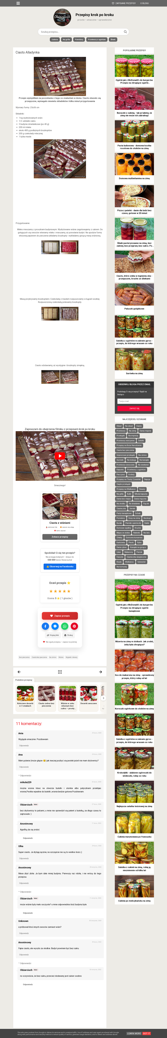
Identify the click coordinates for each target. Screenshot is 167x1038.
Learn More (134, 1033)
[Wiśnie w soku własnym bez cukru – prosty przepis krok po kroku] (67, 693)
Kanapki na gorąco (138, 547)
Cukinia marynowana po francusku (134, 837)
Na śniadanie (134, 504)
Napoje (147, 479)
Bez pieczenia (24, 657)
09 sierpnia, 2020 (95, 867)
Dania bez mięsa (124, 499)
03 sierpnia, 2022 (95, 969)
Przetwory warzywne (126, 441)
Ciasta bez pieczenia (39, 657)
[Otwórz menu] (18, 3)
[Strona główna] (60, 671)
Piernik (139, 552)
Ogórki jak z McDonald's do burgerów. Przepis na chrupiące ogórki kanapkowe (134, 81)
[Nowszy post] (18, 671)
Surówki (120, 460)
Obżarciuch (26, 804)
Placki (131, 542)
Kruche (138, 528)
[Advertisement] (60, 200)
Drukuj (70, 635)
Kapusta (120, 470)
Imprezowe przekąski (126, 455)
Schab (138, 513)
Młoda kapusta (141, 494)
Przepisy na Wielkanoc (126, 489)
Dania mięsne (145, 431)
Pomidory (79, 39)
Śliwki (113, 39)
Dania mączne (140, 499)
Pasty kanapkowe (124, 513)
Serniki (132, 508)
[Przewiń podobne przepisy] (103, 698)
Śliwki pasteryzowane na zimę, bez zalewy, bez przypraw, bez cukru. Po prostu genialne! (134, 244)
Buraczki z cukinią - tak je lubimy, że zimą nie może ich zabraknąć (134, 114)
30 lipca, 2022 (96, 942)
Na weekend (143, 465)
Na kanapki (144, 460)
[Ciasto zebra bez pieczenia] (46, 693)
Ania (20, 733)
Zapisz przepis (62, 615)
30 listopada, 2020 (95, 920)
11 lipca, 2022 (96, 823)
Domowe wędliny (124, 528)
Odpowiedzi (25, 775)
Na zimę (132, 431)
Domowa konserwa (134, 538)
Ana (20, 754)
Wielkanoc (129, 562)
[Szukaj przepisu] (125, 31)
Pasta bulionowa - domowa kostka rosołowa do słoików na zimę (134, 147)
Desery (142, 489)
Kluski (119, 562)
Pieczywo (121, 474)
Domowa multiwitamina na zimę (134, 178)
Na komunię (122, 567)
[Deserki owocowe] (88, 693)
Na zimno (52, 657)
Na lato (147, 533)
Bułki (129, 494)
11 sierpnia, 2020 (95, 898)
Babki (147, 523)
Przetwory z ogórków (97, 39)
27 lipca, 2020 (96, 804)
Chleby (119, 538)
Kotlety (132, 474)
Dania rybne (122, 547)
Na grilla (66, 39)
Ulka (20, 846)
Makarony (129, 552)
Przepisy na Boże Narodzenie (129, 445)
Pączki (146, 504)
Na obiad (129, 426)
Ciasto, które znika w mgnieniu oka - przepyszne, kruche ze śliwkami (134, 277)
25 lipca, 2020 (96, 782)
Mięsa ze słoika (123, 533)
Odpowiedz (24, 746)
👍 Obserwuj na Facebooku (59, 566)
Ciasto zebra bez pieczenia (46, 704)
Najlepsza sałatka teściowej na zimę (134, 806)
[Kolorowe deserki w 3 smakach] (25, 693)
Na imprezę (133, 436)
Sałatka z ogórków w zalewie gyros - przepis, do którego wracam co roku (134, 342)
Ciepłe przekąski (123, 484)
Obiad (119, 426)
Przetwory (121, 431)
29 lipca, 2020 (96, 846)
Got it (146, 1033)
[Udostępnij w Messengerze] (55, 626)
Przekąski (121, 436)
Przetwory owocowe (125, 465)
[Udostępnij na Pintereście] (74, 626)
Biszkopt (147, 518)
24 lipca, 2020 (96, 733)
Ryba (139, 542)
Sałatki (141, 441)
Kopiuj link (54, 635)
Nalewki (136, 533)
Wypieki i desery (71, 657)
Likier (119, 552)
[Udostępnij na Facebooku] (45, 626)
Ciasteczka (121, 508)
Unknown (23, 921)
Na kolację (131, 460)
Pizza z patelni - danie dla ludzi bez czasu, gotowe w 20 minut (134, 211)
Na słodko (121, 504)
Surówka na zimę (134, 373)
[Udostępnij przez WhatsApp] (64, 626)
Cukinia (55, 39)
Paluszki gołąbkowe (134, 309)
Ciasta (139, 426)
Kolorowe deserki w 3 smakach (25, 704)
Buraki (119, 523)
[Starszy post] (100, 671)
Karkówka (121, 542)
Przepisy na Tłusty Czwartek (129, 479)
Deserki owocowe (88, 703)
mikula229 (25, 782)
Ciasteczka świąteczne (136, 557)
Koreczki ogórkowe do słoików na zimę (134, 708)
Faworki (120, 557)
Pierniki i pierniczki (133, 523)
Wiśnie (61, 657)
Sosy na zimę (134, 518)
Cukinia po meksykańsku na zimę (134, 901)
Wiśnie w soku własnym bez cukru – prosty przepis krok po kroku (67, 706)
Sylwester (142, 562)
